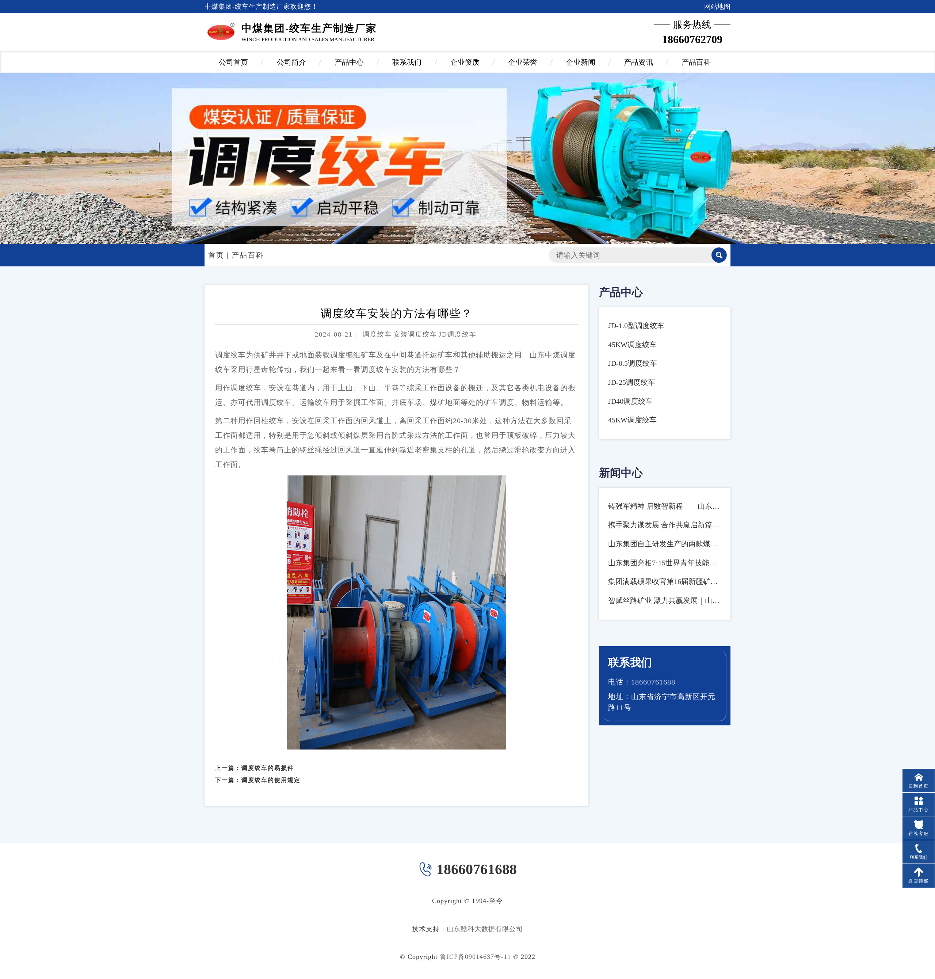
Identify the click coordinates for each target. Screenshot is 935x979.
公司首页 (233, 62)
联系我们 (406, 62)
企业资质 (465, 62)
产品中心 (349, 62)
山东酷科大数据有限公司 (485, 929)
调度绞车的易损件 (267, 768)
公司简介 (291, 62)
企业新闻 (580, 62)
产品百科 (696, 62)
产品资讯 (638, 62)
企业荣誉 (522, 62)
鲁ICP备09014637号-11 (475, 956)
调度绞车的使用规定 (271, 780)
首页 (216, 255)
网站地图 (717, 6)
